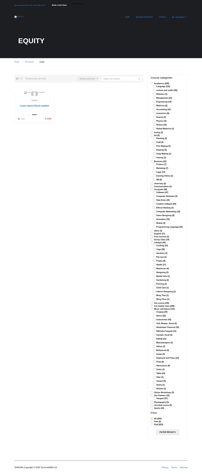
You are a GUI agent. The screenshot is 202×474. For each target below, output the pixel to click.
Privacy (165, 467)
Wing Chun (162, 299)
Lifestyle (160, 242)
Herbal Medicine (165, 129)
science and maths (166, 90)
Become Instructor (144, 17)
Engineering (163, 102)
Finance (161, 164)
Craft (159, 142)
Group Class (161, 239)
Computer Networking (168, 211)
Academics (161, 83)
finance (161, 117)
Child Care (162, 288)
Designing (162, 272)
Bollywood (162, 350)
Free (157, 421)
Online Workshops (164, 392)
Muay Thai (162, 295)
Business (160, 161)
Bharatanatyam (164, 342)
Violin (160, 369)
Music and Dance (164, 309)
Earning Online (164, 176)
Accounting (163, 109)
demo (158, 231)
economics (162, 113)
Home (127, 17)
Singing (161, 312)
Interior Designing (166, 291)
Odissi (160, 346)
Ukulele (161, 389)
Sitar (159, 377)
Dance (161, 316)
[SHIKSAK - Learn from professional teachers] (19, 18)
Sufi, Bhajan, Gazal (166, 323)
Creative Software (166, 204)
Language (163, 86)
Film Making (163, 146)
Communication (163, 186)
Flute (160, 362)
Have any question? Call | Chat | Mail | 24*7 (30, 5)
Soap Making (163, 154)
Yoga (160, 249)
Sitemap (184, 467)
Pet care (161, 257)
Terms (174, 467)
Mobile (160, 223)
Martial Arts (163, 276)
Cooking (162, 245)
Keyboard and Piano (167, 358)
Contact (162, 17)
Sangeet (162, 398)
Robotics (161, 94)
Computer (160, 189)
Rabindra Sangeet (166, 331)
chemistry (160, 183)
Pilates (160, 261)
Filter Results (168, 432)
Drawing (161, 150)
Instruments (163, 319)
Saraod (161, 381)
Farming (161, 284)
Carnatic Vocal (164, 335)
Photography (161, 402)
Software (162, 192)
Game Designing (165, 215)
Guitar (160, 354)
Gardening (162, 280)
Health (161, 265)
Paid (158, 424)
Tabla (160, 373)
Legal (160, 172)
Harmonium (163, 366)
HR (159, 180)
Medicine (161, 105)
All (157, 418)
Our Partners (162, 395)
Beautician (162, 268)
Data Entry (163, 200)
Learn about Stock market (34, 105)
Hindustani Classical (167, 327)
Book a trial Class (59, 5)
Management (164, 98)
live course (161, 303)
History (161, 125)
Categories (180, 17)
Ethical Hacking (164, 208)
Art (157, 135)
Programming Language (169, 227)
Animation (163, 219)
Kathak (161, 339)
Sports (159, 408)
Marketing (162, 168)
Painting (161, 138)
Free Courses (161, 237)
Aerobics (161, 253)
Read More (35, 92)
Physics (161, 121)
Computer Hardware (166, 196)
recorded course (163, 405)
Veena (160, 385)
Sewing (161, 157)
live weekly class (164, 306)
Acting (158, 132)
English (159, 234)
